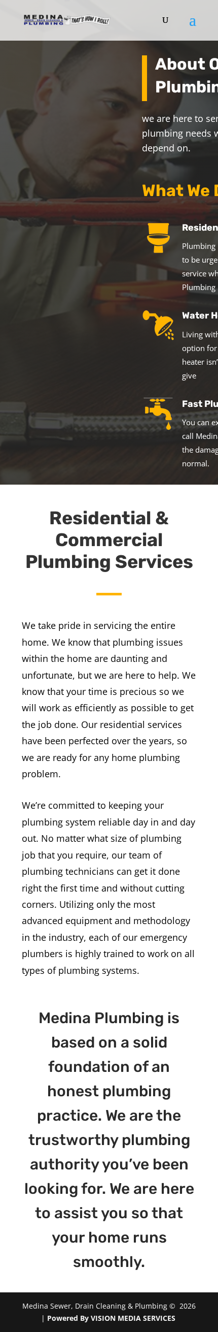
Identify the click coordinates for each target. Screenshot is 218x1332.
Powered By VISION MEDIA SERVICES (112, 1318)
